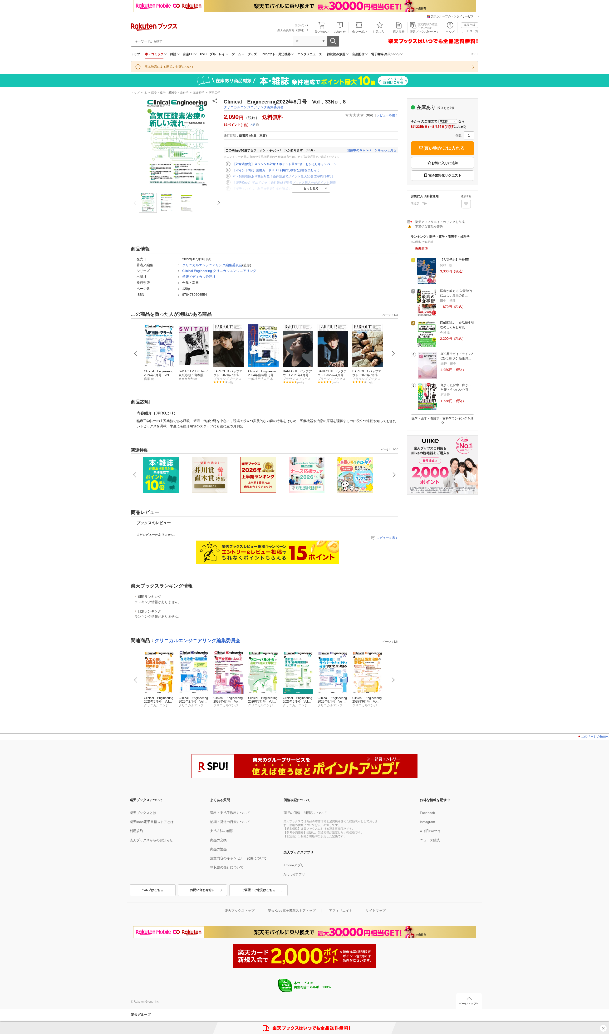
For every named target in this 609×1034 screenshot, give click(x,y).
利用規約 (136, 831)
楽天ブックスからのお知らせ (151, 840)
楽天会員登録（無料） (291, 30)
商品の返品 (218, 849)
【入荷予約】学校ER (454, 259)
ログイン (300, 25)
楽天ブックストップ (240, 910)
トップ (135, 54)
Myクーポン (359, 31)
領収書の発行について (226, 867)
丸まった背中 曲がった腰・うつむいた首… (456, 387)
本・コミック (154, 54)
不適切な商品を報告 (429, 226)
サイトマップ (376, 910)
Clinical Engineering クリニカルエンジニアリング (219, 271)
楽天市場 (469, 25)
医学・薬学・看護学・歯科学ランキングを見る (442, 420)
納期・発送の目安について (230, 822)
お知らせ (340, 31)
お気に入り (380, 31)
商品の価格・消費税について (305, 813)
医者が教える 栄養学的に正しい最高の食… (456, 293)
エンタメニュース (309, 54)
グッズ (252, 54)
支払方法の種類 (221, 831)
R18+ (474, 54)
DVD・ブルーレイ (212, 54)
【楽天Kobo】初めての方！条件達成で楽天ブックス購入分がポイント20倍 (284, 182)
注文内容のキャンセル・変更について (238, 858)
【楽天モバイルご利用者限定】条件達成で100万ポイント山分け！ (278, 189)
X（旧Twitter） (431, 831)
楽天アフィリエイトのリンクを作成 (440, 222)
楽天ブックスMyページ (424, 31)
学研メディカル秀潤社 (199, 277)
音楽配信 (358, 54)
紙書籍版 (421, 249)
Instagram (427, 822)
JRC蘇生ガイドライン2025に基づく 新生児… (457, 356)
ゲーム (236, 54)
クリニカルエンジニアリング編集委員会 (254, 107)
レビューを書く (387, 115)
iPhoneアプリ (294, 865)
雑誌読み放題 (336, 54)
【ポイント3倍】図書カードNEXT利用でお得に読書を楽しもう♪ (277, 170)
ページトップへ (469, 1003)
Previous (135, 353)
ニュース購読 (430, 840)
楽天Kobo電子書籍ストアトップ (292, 910)
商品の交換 (218, 840)
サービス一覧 (469, 31)
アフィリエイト (340, 910)
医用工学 (214, 92)
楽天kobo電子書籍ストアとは (152, 822)
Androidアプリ (294, 874)
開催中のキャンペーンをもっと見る (371, 150)
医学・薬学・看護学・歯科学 (169, 92)
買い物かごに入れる (444, 148)
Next (393, 353)
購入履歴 (398, 31)
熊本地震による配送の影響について (169, 67)
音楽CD (188, 54)
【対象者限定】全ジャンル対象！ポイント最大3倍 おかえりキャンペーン (284, 164)
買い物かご (321, 31)
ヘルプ (450, 31)
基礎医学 (198, 92)
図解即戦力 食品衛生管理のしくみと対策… (457, 325)
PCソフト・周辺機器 (276, 54)
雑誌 (173, 54)
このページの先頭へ (595, 736)
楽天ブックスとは (143, 813)
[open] (466, 203)
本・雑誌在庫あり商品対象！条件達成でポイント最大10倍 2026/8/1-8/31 (283, 176)
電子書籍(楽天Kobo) (385, 54)
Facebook (427, 813)
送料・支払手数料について (230, 813)
